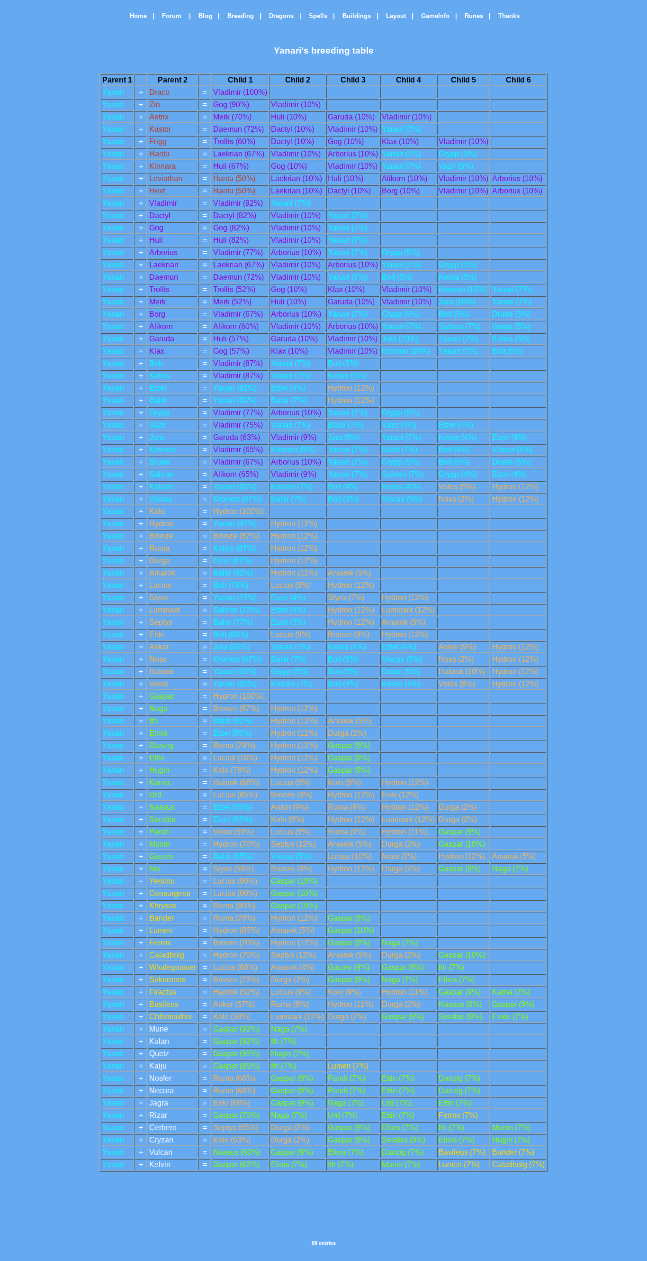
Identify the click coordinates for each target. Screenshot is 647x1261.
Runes (471, 15)
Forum (169, 15)
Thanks (506, 15)
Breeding (238, 15)
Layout (393, 15)
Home (134, 15)
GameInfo (432, 15)
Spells (315, 15)
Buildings (354, 15)
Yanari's (291, 50)
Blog (202, 15)
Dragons (278, 15)
